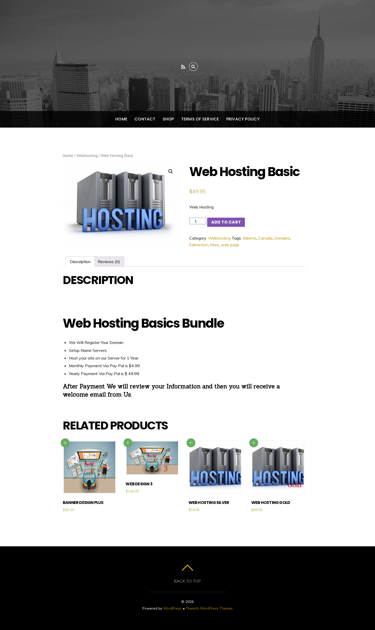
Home (121, 119)
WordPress (172, 608)
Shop (168, 119)
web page (230, 244)
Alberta (249, 238)
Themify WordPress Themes (209, 608)
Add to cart (226, 222)
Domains (282, 238)
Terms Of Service (200, 119)
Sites (214, 244)
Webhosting (86, 155)
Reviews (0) (109, 261)
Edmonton (198, 244)
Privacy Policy (243, 119)
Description (80, 261)
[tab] (80, 261)
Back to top (187, 581)
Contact (145, 119)
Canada (265, 238)
